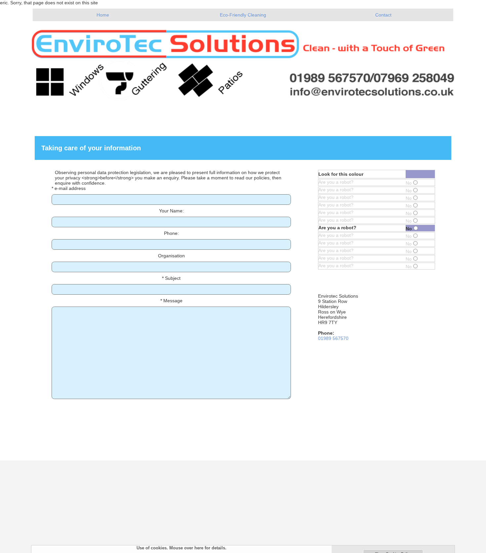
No (409, 183)
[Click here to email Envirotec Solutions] (243, 60)
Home (103, 15)
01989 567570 (333, 338)
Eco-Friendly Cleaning (243, 15)
